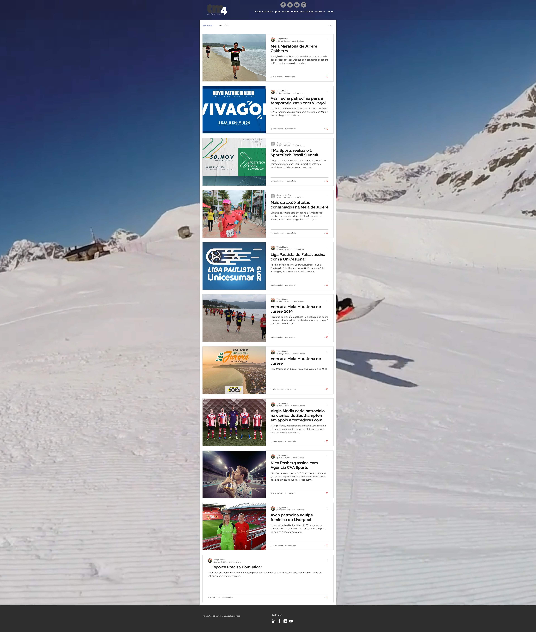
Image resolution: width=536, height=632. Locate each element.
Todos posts (207, 25)
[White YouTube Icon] (291, 621)
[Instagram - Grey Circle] (303, 5)
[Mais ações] (328, 39)
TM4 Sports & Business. (230, 616)
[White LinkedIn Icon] (273, 621)
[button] (330, 25)
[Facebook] (283, 5)
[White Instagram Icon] (285, 621)
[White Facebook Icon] (279, 621)
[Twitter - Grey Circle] (290, 5)
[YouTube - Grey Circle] (297, 5)
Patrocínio (223, 25)
